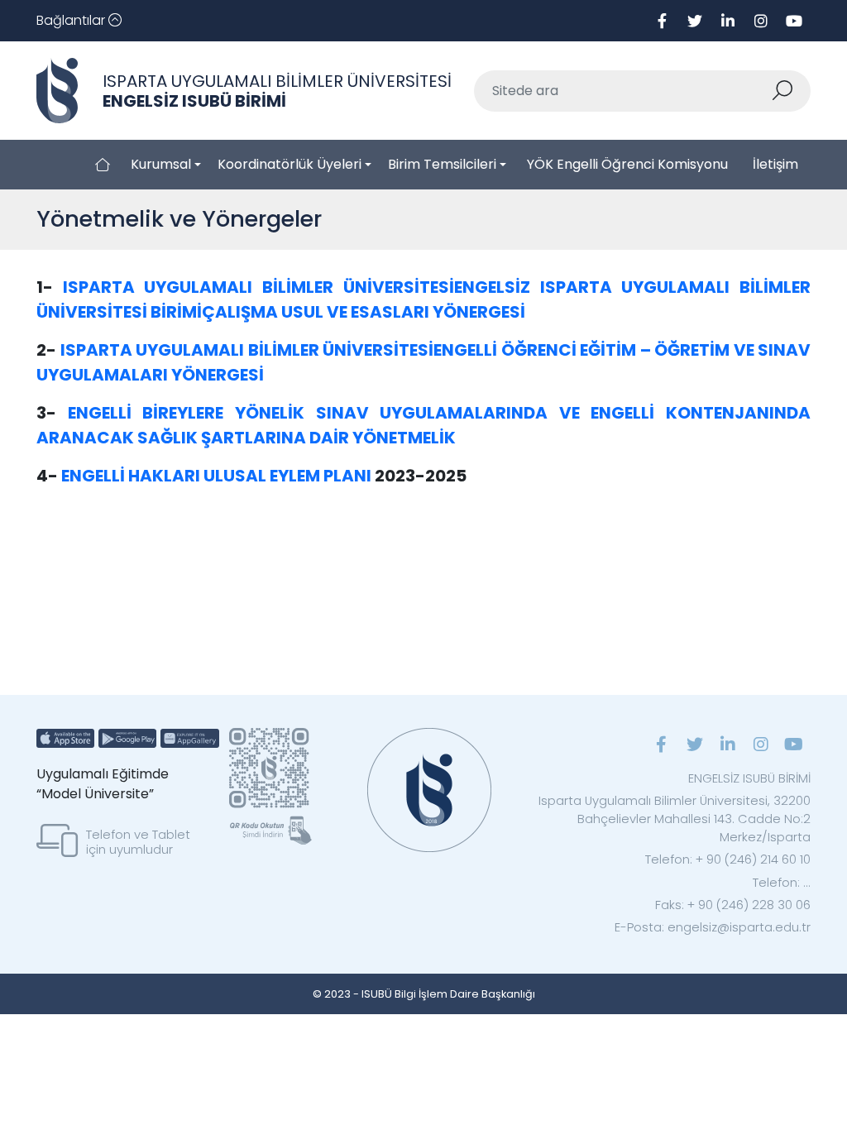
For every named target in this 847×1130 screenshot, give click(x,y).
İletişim (775, 164)
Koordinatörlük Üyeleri (289, 164)
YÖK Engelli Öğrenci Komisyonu (627, 164)
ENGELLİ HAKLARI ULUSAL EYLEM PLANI (216, 475)
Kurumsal (161, 164)
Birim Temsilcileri (442, 164)
